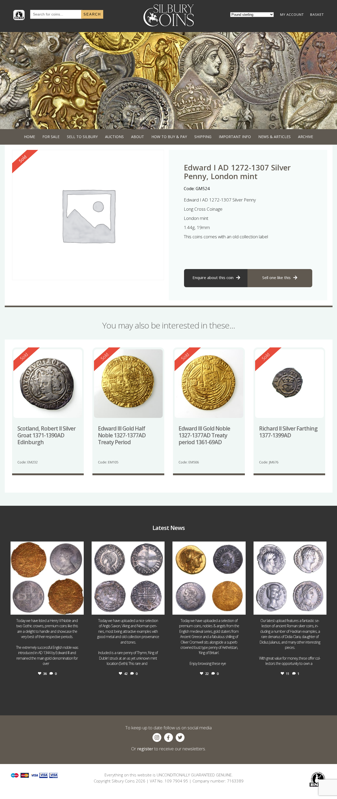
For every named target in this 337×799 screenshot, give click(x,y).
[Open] (47, 578)
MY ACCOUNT (292, 14)
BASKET (317, 14)
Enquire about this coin (213, 277)
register (145, 749)
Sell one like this (276, 277)
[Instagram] (78, 608)
